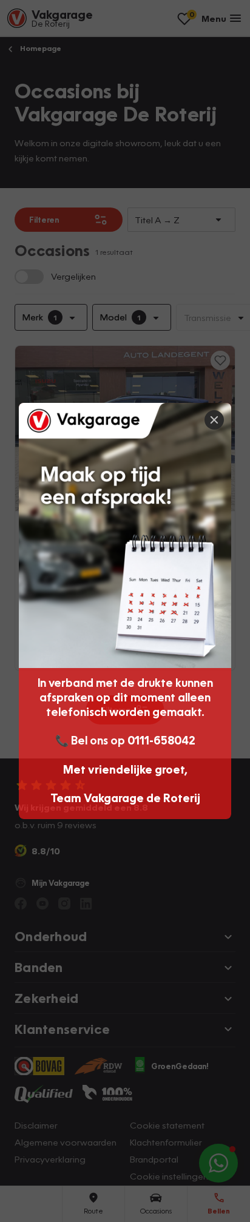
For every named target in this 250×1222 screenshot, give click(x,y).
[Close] (214, 420)
